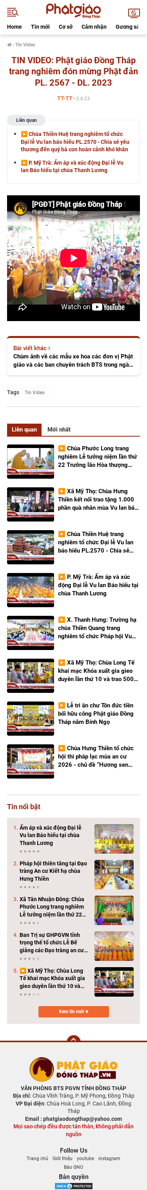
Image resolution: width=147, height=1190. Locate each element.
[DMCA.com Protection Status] (73, 1185)
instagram (109, 1158)
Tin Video (35, 392)
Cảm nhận (94, 27)
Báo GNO (73, 1167)
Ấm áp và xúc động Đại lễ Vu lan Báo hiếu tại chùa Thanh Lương (51, 835)
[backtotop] (74, 1042)
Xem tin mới (72, 1011)
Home (14, 27)
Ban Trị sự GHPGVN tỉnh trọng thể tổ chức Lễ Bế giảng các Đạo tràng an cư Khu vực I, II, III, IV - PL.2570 (53, 943)
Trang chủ (37, 1158)
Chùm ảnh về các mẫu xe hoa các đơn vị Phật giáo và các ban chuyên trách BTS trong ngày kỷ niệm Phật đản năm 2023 (73, 361)
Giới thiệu (63, 1158)
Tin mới (40, 27)
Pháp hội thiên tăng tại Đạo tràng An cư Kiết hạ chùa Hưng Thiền (53, 871)
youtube (85, 1158)
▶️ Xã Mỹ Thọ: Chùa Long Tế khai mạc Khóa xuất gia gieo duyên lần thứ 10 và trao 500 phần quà (52, 979)
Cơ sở (66, 27)
